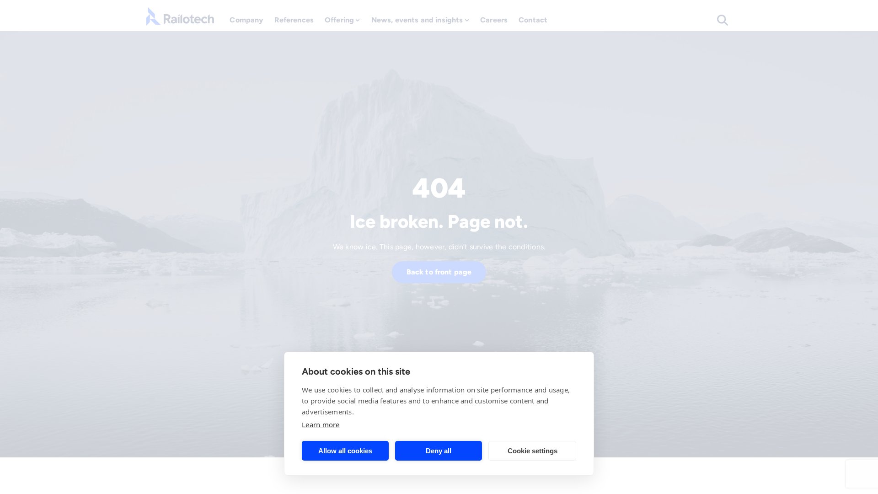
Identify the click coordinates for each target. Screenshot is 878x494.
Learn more (321, 424)
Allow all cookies (345, 451)
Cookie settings (532, 451)
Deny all (438, 451)
